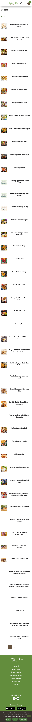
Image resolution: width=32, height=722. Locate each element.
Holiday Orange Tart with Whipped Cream (19, 338)
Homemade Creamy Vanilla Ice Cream (19, 25)
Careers (16, 684)
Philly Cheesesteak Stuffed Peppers (19, 129)
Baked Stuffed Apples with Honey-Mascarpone (19, 403)
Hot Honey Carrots (19, 168)
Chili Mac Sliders (19, 454)
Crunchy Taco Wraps (19, 246)
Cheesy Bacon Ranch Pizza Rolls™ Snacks (19, 637)
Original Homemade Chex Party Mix (19, 390)
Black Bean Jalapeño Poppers (19, 220)
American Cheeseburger (19, 63)
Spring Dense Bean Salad (19, 102)
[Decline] (29, 716)
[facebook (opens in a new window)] (14, 699)
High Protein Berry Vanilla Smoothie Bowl (19, 533)
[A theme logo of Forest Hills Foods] (13, 3)
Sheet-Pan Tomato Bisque (19, 272)
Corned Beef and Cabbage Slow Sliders (19, 195)
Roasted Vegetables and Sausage (19, 155)
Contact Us (16, 666)
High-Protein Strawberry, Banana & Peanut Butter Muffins (19, 572)
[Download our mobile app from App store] (10, 708)
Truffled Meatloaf (19, 311)
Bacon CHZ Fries (19, 259)
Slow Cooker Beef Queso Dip (19, 207)
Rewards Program (16, 675)
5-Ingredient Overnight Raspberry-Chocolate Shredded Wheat (19, 494)
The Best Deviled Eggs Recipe (19, 76)
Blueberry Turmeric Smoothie (19, 597)
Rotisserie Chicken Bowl (19, 142)
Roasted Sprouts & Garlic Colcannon (19, 115)
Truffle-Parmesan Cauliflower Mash (19, 377)
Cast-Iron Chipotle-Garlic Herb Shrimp (19, 364)
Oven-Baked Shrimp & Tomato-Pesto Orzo (19, 234)
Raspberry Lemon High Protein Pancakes (19, 520)
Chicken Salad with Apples (19, 50)
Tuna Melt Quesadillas (19, 285)
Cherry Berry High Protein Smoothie (19, 546)
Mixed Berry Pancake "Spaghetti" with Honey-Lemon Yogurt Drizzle (19, 585)
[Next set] (26, 647)
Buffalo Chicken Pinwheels (19, 428)
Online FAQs (16, 669)
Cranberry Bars (19, 324)
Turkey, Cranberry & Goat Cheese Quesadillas (19, 416)
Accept (8, 719)
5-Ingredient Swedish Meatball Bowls (19, 481)
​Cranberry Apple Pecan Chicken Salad (19, 182)
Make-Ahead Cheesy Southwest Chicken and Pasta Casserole (19, 624)
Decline (15, 719)
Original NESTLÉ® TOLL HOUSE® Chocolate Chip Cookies (19, 351)
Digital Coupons (16, 672)
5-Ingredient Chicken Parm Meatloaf (19, 299)
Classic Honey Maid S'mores (19, 558)
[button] (10, 647)
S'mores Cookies (19, 610)
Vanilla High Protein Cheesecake (19, 506)
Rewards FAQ (16, 681)
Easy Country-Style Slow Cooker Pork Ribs (19, 38)
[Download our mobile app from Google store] (21, 708)
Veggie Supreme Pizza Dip (19, 441)
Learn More (23, 719)
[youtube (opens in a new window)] (17, 699)
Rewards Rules (16, 678)
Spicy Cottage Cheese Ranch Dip (19, 467)
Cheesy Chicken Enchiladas (19, 89)
